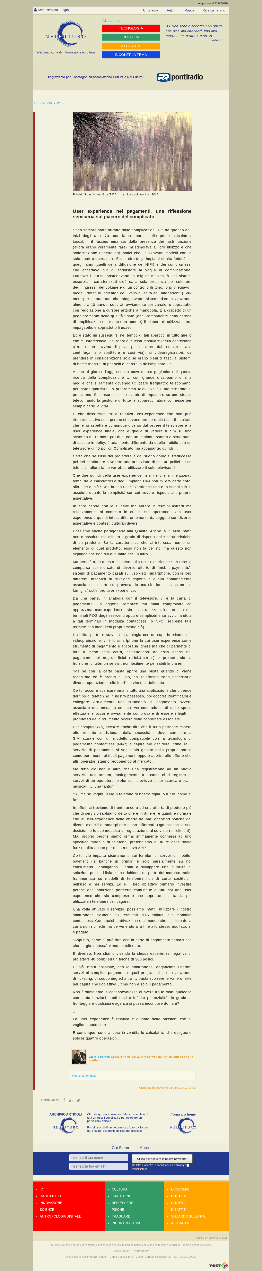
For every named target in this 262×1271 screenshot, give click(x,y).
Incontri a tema (126, 1223)
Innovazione (51, 1203)
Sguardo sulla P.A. (188, 1216)
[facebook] (64, 1100)
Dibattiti (178, 1209)
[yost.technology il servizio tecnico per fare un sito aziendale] (218, 1268)
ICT (59, 103)
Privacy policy (140, 1250)
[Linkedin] (70, 1100)
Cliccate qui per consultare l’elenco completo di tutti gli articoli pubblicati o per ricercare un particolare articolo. (117, 1117)
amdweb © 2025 (218, 1237)
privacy (180, 1165)
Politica (178, 1196)
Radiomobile (51, 1196)
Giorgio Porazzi (100, 1056)
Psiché (118, 1209)
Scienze (47, 1209)
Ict (42, 1189)
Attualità (180, 1223)
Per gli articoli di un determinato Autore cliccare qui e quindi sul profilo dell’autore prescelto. (117, 1129)
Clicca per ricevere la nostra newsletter (162, 1158)
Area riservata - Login (53, 10)
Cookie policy (121, 1250)
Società (178, 1203)
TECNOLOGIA (43, 103)
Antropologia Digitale (60, 1216)
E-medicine (121, 1196)
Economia (180, 1189)
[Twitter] (78, 1100)
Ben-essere (122, 1203)
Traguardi (121, 1216)
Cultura (120, 1189)
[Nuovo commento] (83, 1075)
